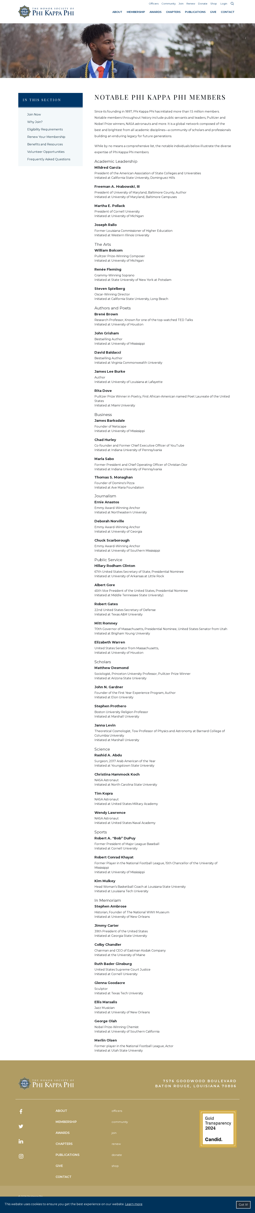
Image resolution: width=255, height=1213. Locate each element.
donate (117, 1155)
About (117, 12)
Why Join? (35, 122)
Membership (136, 12)
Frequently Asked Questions (48, 159)
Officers (153, 3)
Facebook (21, 1111)
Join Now (34, 114)
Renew (190, 3)
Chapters (173, 12)
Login (223, 3)
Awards (155, 12)
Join (181, 3)
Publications (195, 12)
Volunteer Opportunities (45, 152)
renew (116, 1144)
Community (168, 3)
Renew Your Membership (46, 137)
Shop (213, 3)
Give (213, 12)
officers (117, 1111)
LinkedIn (21, 1141)
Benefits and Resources (45, 144)
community (120, 1122)
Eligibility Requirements (45, 129)
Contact (227, 12)
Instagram (21, 1156)
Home (46, 11)
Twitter (21, 1126)
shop (115, 1166)
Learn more (133, 1204)
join (114, 1133)
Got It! (243, 1204)
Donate (202, 3)
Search (232, 3)
